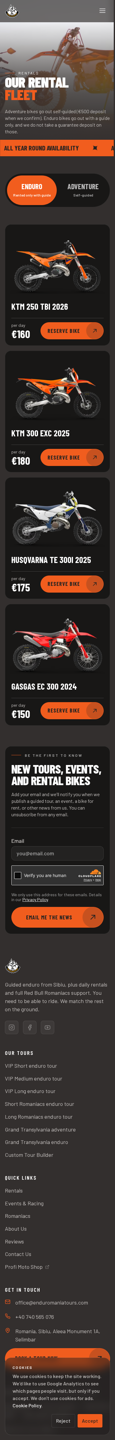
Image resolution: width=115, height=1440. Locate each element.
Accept (90, 1421)
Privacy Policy (35, 899)
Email (17, 841)
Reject (63, 1421)
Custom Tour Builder (29, 1154)
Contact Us (18, 1254)
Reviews (14, 1241)
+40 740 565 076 (34, 1316)
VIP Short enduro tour (31, 1065)
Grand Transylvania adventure (40, 1129)
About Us (16, 1228)
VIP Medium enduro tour (33, 1078)
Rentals (14, 1190)
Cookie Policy (27, 1405)
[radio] (32, 190)
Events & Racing (24, 1203)
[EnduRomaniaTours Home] (12, 11)
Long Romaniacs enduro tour (39, 1116)
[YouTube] (47, 1027)
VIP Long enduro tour (30, 1091)
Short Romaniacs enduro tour (39, 1103)
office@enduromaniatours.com (51, 1302)
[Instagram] (11, 1027)
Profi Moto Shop (24, 1266)
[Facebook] (29, 1027)
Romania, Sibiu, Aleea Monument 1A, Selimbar (57, 1335)
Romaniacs (17, 1215)
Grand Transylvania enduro (36, 1142)
